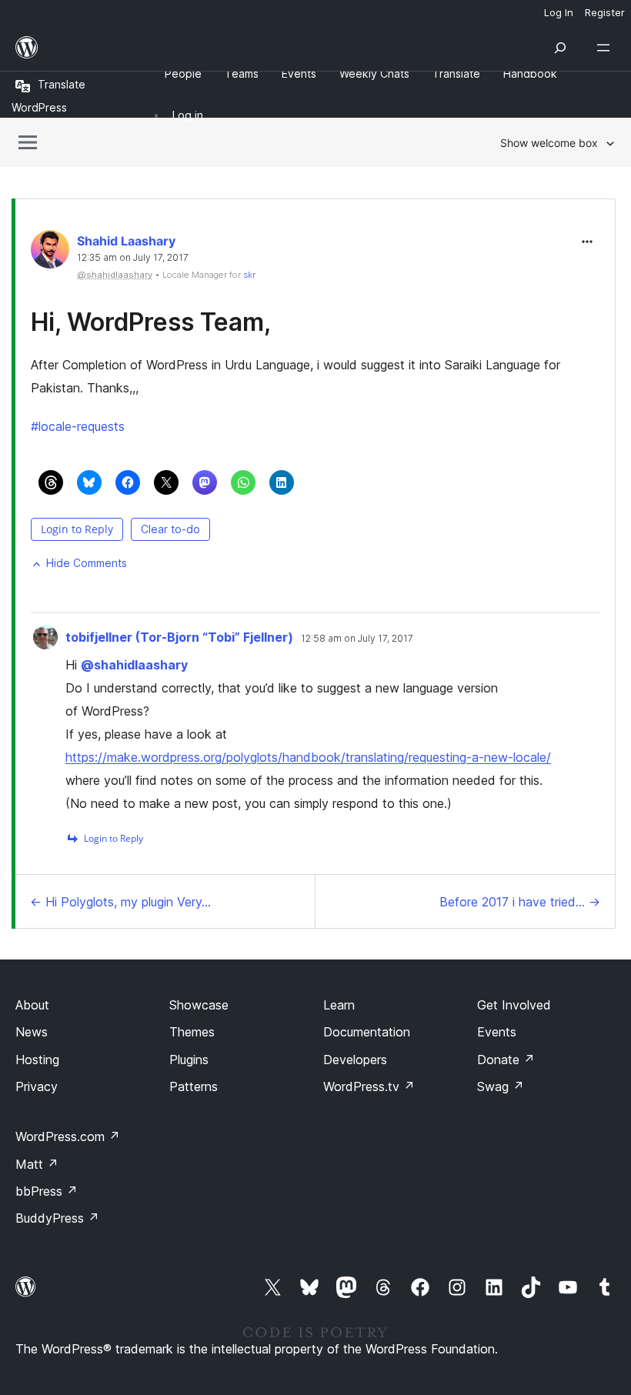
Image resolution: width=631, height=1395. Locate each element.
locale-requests (78, 426)
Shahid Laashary (126, 241)
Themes (192, 1032)
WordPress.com (67, 1136)
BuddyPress (57, 1218)
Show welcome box (549, 142)
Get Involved (514, 1005)
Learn (339, 1005)
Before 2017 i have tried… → (519, 901)
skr (249, 274)
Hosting (37, 1059)
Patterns (193, 1086)
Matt (36, 1164)
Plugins (189, 1059)
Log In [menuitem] (558, 12)
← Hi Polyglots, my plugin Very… (120, 901)
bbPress (46, 1191)
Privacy (36, 1086)
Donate (506, 1059)
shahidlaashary (134, 664)
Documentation (366, 1032)
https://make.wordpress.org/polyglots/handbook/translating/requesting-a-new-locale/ (308, 757)
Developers (355, 1059)
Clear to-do (170, 529)
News (31, 1032)
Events (496, 1032)
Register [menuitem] (605, 12)
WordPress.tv (369, 1086)
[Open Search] (560, 48)
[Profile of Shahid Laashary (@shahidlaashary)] (50, 252)
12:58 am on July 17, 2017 (357, 638)
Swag (500, 1086)
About (32, 1005)
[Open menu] (606, 48)
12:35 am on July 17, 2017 (133, 257)
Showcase (199, 1005)
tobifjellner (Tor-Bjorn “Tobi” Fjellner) (179, 637)
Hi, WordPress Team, (151, 322)
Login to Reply (77, 529)
